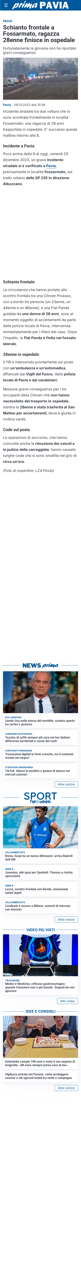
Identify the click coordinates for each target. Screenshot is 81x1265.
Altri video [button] (67, 1001)
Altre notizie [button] (66, 784)
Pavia (51, 166)
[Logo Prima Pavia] (40, 5)
